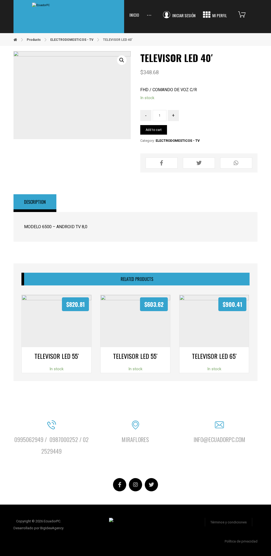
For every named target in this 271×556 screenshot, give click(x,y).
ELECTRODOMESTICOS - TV (178, 141)
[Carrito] (246, 13)
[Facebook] (119, 484)
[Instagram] (135, 484)
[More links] (149, 10)
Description (35, 202)
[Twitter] (151, 484)
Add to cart (154, 130)
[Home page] (15, 40)
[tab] (34, 203)
